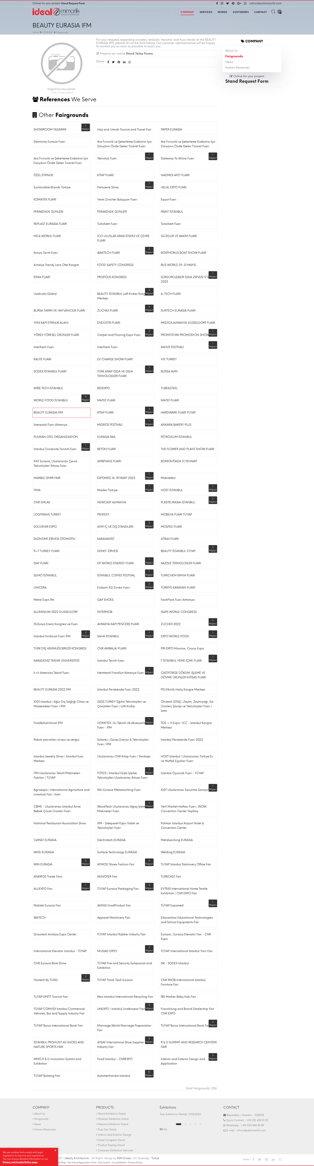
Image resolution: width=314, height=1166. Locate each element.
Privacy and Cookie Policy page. (20, 1162)
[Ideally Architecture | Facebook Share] (253, 1159)
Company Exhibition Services (115, 1150)
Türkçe (155, 1158)
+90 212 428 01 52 (257, 1120)
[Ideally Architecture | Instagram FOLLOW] (222, 3)
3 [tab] (190, 1124)
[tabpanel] (189, 1116)
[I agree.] (55, 1150)
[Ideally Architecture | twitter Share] (259, 1159)
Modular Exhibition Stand (113, 1119)
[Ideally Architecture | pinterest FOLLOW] (233, 3)
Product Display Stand (111, 1145)
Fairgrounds (234, 56)
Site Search (104, 1162)
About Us (231, 50)
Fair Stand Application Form (82, 1162)
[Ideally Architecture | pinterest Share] (266, 1159)
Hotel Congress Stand (111, 1140)
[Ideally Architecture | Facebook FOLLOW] (217, 3)
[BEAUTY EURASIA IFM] (62, 67)
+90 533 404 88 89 (252, 1125)
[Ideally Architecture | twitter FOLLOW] (227, 3)
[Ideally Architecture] (56, 11)
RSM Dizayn (124, 1158)
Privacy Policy (135, 1162)
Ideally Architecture (77, 1158)
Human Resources (237, 67)
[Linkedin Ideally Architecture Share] (124, 62)
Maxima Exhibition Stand (113, 1124)
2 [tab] (185, 1124)
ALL (165, 1129)
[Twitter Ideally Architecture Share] (113, 62)
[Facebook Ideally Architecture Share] (108, 62)
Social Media (119, 1162)
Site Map (61, 1162)
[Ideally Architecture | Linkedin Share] (273, 1159)
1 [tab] (178, 1124)
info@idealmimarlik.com (265, 3)
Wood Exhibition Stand (112, 1113)
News (229, 62)
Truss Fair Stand (107, 1129)
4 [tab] (195, 1124)
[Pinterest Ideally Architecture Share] (119, 62)
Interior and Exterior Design (114, 1134)
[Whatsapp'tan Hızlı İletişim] (245, 3)
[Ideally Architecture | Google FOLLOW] (239, 3)
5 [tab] (201, 1124)
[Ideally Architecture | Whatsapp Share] (129, 62)
